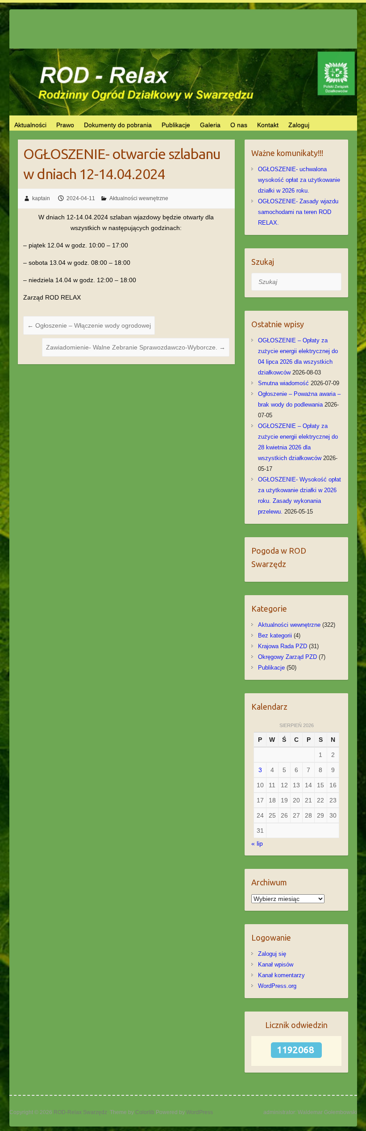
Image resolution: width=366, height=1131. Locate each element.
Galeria (210, 124)
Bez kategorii (275, 635)
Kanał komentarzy (281, 975)
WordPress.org (277, 986)
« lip (257, 843)
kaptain (41, 198)
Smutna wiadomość (283, 383)
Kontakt (268, 124)
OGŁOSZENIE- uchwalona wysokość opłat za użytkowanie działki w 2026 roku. (299, 180)
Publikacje (176, 124)
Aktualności (30, 124)
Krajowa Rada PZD (282, 646)
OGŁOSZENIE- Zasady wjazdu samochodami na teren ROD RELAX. (298, 212)
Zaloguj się (272, 953)
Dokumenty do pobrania (118, 124)
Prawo (65, 124)
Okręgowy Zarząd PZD (287, 657)
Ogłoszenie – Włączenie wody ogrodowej (89, 325)
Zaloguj (298, 124)
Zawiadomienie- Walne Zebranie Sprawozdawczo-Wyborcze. (135, 347)
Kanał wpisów (275, 964)
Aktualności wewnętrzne (138, 198)
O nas (238, 124)
